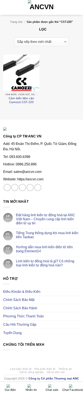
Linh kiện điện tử (20, 369)
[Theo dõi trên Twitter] (22, 187)
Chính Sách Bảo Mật (18, 300)
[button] (5, 7)
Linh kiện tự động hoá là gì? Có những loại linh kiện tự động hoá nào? (45, 263)
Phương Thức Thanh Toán (23, 316)
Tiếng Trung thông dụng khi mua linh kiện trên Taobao (47, 235)
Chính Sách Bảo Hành (20, 308)
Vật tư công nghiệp (31, 372)
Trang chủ (16, 21)
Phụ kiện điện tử (45, 369)
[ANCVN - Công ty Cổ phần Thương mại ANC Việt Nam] (41, 7)
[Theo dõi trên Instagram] (14, 187)
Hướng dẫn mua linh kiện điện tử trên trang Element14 (44, 249)
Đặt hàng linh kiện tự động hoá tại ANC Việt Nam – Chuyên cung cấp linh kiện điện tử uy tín (45, 219)
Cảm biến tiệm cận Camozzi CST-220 (21, 100)
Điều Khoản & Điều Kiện (21, 291)
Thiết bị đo (65, 369)
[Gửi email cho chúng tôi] (30, 187)
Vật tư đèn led (56, 372)
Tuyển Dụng (12, 333)
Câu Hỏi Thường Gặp (19, 324)
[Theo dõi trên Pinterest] (37, 187)
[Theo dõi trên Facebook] (7, 187)
